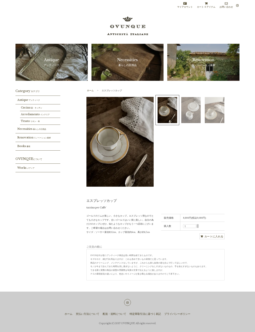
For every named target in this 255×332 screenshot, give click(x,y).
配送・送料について (114, 314)
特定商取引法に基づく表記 (145, 314)
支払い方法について (87, 314)
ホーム (90, 90)
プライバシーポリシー (177, 314)
